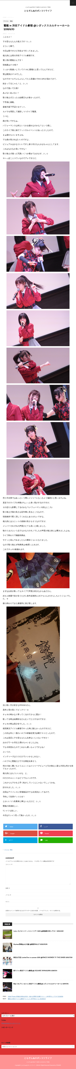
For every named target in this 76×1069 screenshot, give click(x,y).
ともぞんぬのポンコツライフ (38, 11)
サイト (7, 901)
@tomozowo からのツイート (10, 1023)
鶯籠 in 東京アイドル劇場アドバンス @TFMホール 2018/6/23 (27, 999)
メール (8, 895)
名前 (8, 888)
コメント (9, 864)
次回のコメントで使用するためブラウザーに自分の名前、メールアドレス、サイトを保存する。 (33, 910)
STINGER (58, 1065)
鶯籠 (11, 849)
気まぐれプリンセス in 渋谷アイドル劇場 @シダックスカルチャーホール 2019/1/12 (40, 984)
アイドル (6, 849)
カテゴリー (5, 1013)
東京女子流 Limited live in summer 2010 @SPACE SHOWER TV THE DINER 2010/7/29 (42, 957)
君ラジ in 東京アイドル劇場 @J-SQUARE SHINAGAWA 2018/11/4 (35, 970)
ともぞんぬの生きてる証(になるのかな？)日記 (38, 1062)
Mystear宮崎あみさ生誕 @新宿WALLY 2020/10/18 (30, 944)
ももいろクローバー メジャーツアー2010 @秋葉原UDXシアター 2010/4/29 (38, 931)
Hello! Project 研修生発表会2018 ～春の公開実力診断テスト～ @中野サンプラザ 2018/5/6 (35, 996)
